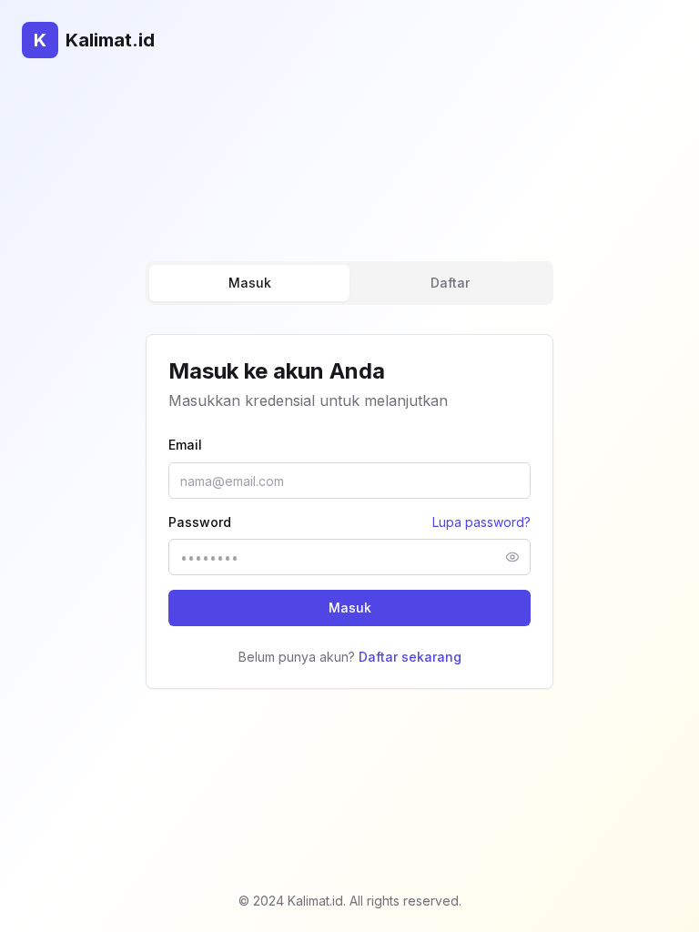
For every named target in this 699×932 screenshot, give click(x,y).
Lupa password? (481, 522)
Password (199, 522)
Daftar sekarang (410, 656)
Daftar (450, 282)
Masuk (249, 282)
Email (185, 444)
